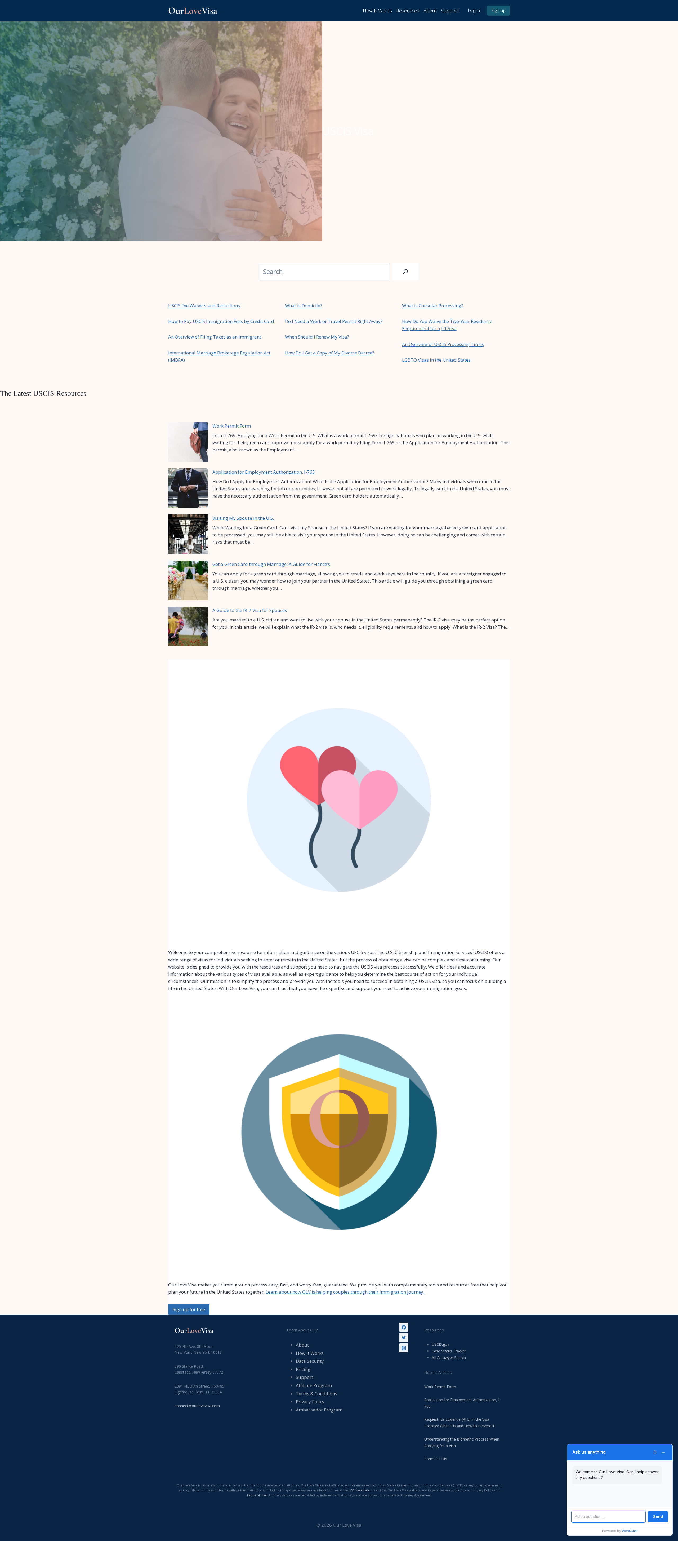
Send (658, 1516)
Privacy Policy (310, 1401)
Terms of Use (257, 1495)
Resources (407, 10)
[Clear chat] (655, 1452)
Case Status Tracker (449, 1350)
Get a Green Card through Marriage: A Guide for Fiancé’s (271, 564)
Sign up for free (189, 1309)
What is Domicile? (303, 306)
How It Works (377, 10)
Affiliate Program (314, 1385)
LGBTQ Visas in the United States (436, 360)
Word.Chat (630, 1531)
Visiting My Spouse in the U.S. (243, 518)
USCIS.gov (440, 1344)
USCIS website (359, 1490)
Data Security (310, 1361)
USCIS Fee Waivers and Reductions (204, 306)
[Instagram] (403, 1347)
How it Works (310, 1353)
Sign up (498, 10)
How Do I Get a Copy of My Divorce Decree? (329, 353)
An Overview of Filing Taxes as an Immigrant (214, 337)
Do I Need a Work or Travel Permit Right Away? (333, 321)
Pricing (303, 1369)
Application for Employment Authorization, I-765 (263, 472)
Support (450, 10)
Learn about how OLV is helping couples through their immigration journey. (345, 1292)
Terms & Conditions (316, 1394)
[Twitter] (403, 1337)
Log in (474, 10)
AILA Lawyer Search (449, 1357)
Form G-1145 (435, 1458)
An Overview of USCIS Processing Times (443, 344)
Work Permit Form (231, 426)
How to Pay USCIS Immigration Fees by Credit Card (221, 321)
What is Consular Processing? (432, 306)
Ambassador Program (319, 1410)
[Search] (405, 271)
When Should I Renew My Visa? (317, 337)
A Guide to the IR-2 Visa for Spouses (249, 610)
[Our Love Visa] (194, 10)
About (430, 10)
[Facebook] (403, 1327)
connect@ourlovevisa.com (197, 1405)
